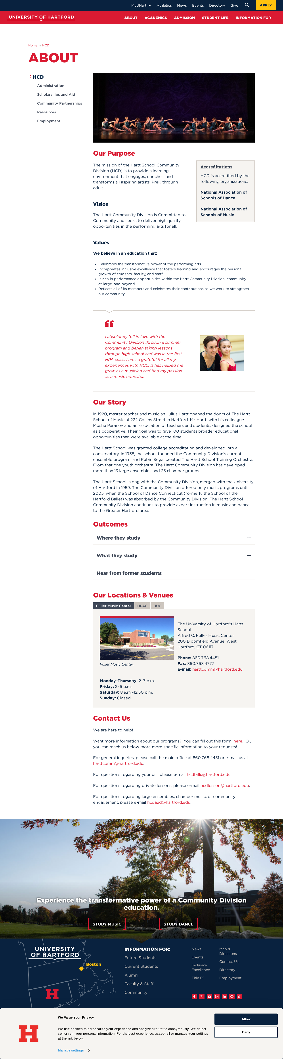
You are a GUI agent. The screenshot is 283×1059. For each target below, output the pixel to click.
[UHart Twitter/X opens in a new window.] (202, 996)
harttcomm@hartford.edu (217, 669)
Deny (246, 1032)
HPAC (142, 606)
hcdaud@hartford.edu (168, 802)
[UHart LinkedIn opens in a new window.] (224, 996)
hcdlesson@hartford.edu (225, 785)
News (196, 949)
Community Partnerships (59, 103)
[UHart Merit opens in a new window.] (232, 996)
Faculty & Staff (138, 983)
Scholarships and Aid (56, 94)
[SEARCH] (246, 5)
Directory (227, 969)
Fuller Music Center (113, 606)
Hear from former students (129, 573)
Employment (48, 121)
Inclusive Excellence (201, 967)
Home (32, 45)
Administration (50, 85)
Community (135, 992)
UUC (157, 606)
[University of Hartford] (40, 18)
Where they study (118, 538)
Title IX (198, 978)
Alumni (131, 975)
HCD (45, 45)
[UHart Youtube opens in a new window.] (209, 996)
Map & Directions (228, 951)
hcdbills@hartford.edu (209, 774)
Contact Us (229, 961)
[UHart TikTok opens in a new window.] (239, 996)
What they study (117, 555)
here (237, 741)
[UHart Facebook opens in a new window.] (194, 996)
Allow (246, 1019)
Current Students (141, 966)
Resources (46, 112)
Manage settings (71, 1050)
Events (197, 957)
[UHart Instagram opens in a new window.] (217, 996)
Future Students (140, 957)
